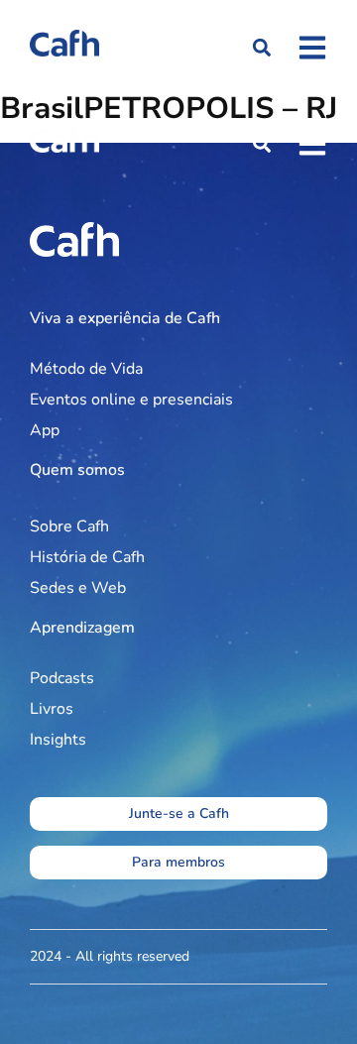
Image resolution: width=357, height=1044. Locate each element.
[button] (261, 48)
